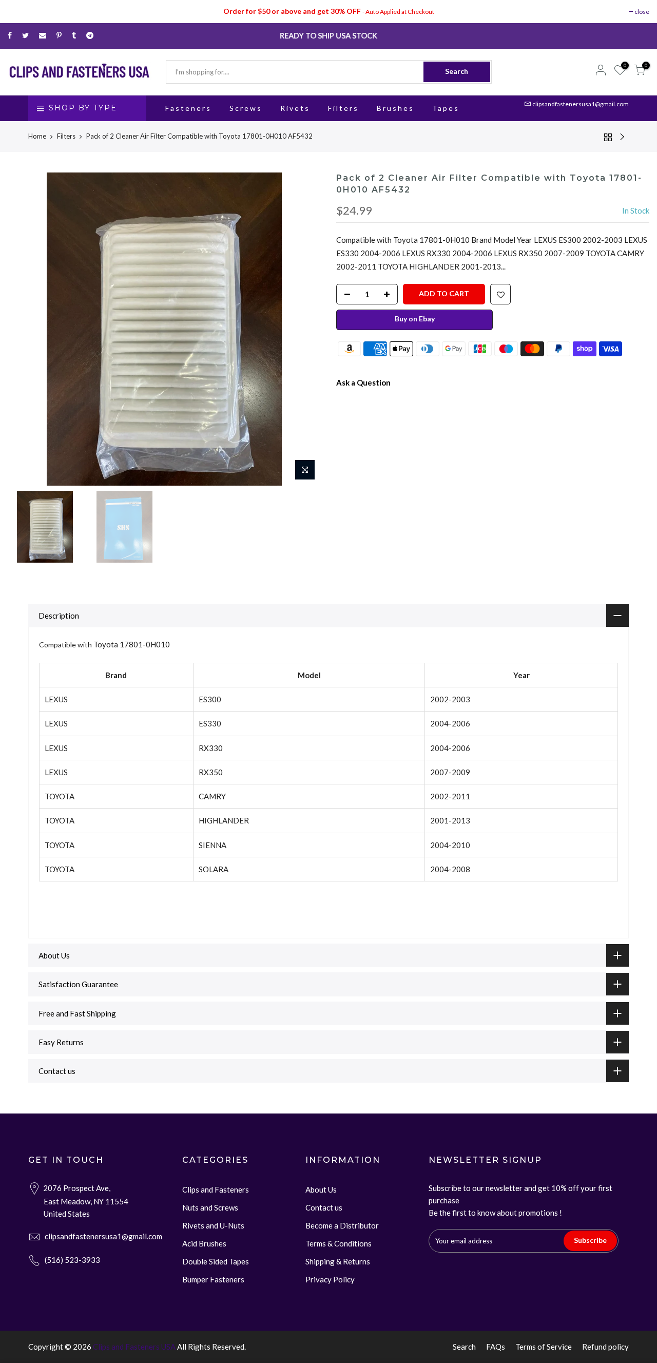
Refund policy (605, 1346)
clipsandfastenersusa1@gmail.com (580, 104)
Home (37, 136)
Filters (343, 108)
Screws (245, 108)
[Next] (303, 329)
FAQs (495, 1346)
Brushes (395, 108)
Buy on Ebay (415, 318)
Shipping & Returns (337, 1261)
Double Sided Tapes (215, 1261)
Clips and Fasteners (215, 1189)
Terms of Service (543, 1346)
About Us (321, 1189)
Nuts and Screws (210, 1207)
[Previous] (25, 329)
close (641, 11)
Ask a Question (363, 382)
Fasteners (188, 108)
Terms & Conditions (338, 1243)
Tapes (445, 108)
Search (456, 71)
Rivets (295, 108)
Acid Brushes (204, 1243)
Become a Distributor (342, 1225)
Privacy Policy (330, 1279)
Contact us (323, 1207)
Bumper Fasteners (213, 1279)
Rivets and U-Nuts (213, 1225)
